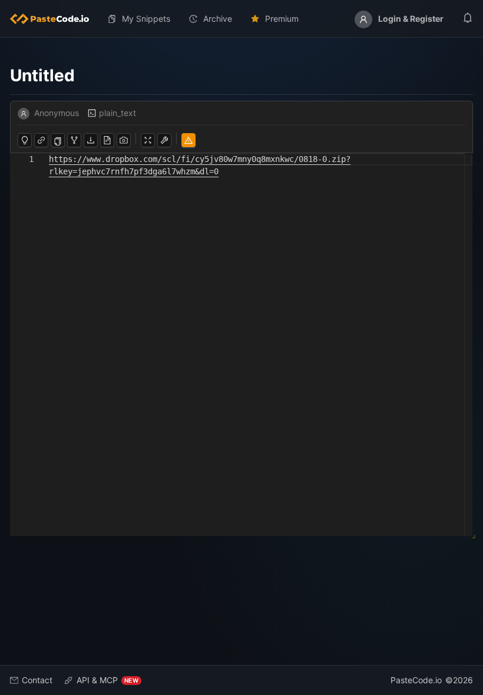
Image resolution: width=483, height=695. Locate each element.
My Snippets (146, 19)
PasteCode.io (416, 680)
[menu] (241, 19)
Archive (217, 19)
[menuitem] (54, 19)
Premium (282, 19)
